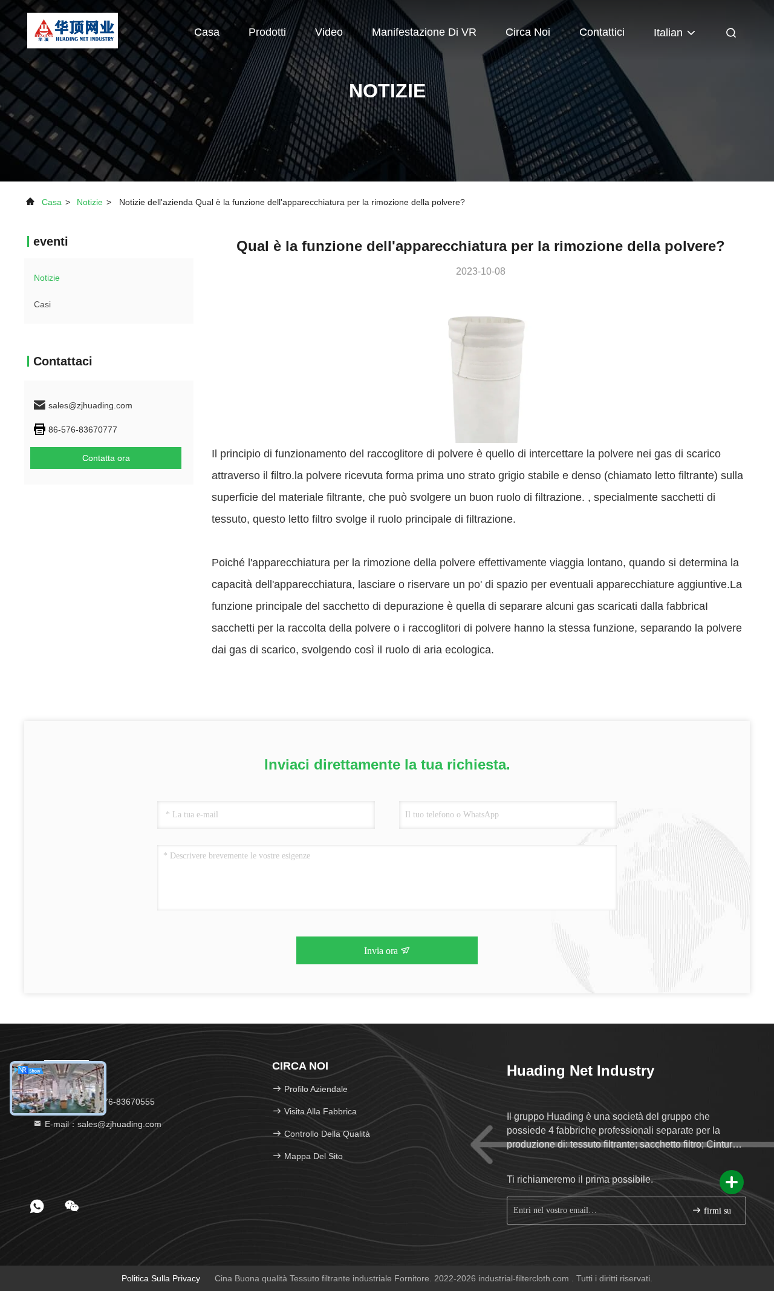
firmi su (716, 1210)
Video (329, 32)
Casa (207, 32)
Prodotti (267, 32)
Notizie (90, 202)
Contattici (602, 32)
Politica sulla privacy (161, 1278)
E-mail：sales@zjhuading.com (101, 1124)
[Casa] (72, 30)
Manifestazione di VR (424, 32)
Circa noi (528, 32)
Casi (42, 304)
